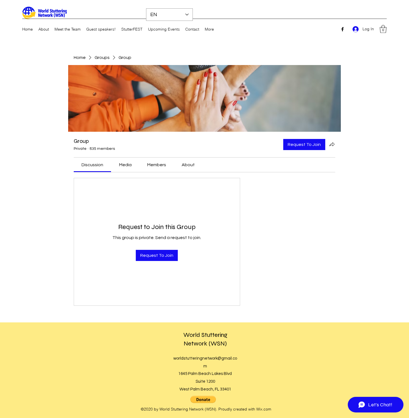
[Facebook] (342, 29)
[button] (383, 29)
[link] (92, 165)
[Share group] (332, 144)
